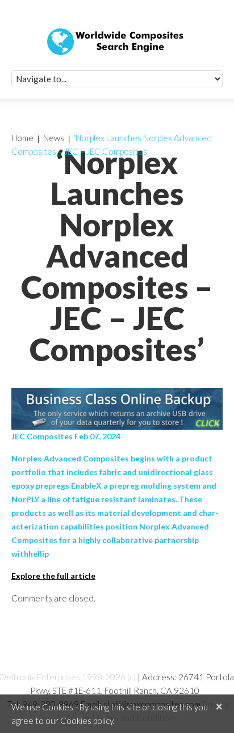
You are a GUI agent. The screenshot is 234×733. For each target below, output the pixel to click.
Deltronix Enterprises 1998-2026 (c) (68, 677)
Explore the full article (53, 576)
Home (22, 138)
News (53, 138)
